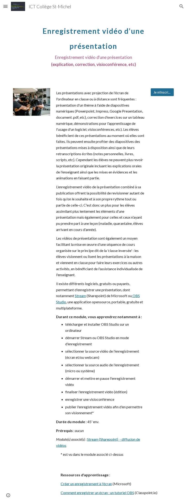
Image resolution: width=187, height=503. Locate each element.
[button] (5, 6)
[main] (94, 44)
